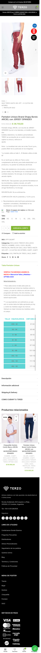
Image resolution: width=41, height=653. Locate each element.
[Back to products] (5, 112)
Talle (3, 216)
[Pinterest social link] (12, 257)
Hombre (4, 590)
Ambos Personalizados (9, 544)
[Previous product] (3, 112)
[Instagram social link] (7, 518)
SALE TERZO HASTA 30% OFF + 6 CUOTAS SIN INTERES (17, 104)
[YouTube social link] (10, 518)
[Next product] (8, 112)
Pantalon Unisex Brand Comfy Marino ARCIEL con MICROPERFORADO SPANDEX (29, 449)
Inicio (3, 101)
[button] (4, 50)
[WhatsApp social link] (22, 518)
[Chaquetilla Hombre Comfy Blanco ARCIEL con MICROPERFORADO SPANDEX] (10, 428)
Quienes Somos (7, 553)
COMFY (13, 456)
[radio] (3, 219)
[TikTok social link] (25, 518)
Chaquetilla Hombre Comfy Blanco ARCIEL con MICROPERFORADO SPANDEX (10, 449)
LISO (11, 253)
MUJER (28, 245)
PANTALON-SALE (9, 108)
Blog (3, 557)
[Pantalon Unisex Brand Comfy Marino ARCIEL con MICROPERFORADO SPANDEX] (29, 428)
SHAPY (29, 250)
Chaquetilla (5, 594)
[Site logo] (19, 7)
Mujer (3, 585)
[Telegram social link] (18, 257)
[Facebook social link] (7, 257)
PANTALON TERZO (19, 253)
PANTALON (5, 248)
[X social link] (10, 257)
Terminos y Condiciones (10, 561)
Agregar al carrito (20, 228)
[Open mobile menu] (3, 7)
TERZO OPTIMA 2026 (10, 462)
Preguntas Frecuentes (9, 535)
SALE (29, 253)
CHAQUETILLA (12, 460)
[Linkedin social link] (15, 257)
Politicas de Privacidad (9, 566)
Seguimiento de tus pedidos (11, 548)
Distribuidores (6, 539)
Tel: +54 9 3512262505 (10, 509)
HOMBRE (11, 245)
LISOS (17, 245)
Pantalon (5, 599)
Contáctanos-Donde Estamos (12, 530)
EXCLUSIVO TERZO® (17, 243)
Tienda (4, 581)
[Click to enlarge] (5, 73)
